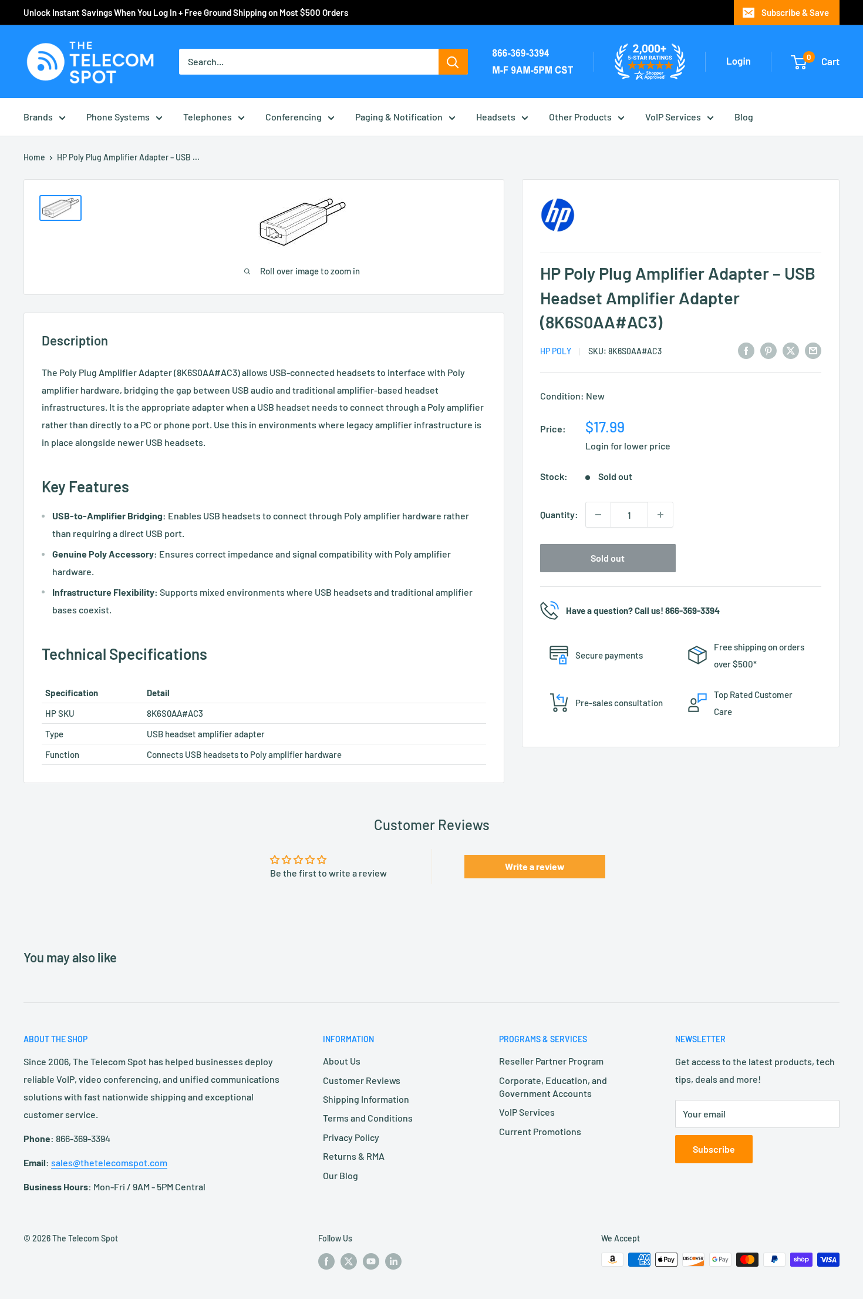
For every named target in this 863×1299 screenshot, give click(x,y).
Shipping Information (366, 1099)
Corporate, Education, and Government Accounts (553, 1087)
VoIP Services (673, 116)
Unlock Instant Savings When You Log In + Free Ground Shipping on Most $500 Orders (185, 12)
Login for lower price (627, 445)
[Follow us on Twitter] (349, 1261)
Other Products (580, 116)
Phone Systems (118, 116)
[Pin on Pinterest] (768, 350)
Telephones (207, 116)
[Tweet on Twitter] (791, 350)
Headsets (495, 116)
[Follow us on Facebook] (326, 1261)
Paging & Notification (399, 116)
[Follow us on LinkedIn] (393, 1261)
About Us (341, 1060)
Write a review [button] (535, 866)
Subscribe (714, 1148)
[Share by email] (813, 350)
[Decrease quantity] (598, 514)
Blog (743, 116)
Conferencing (293, 116)
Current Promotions (540, 1131)
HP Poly (555, 351)
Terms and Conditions (368, 1117)
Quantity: (559, 514)
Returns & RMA (354, 1156)
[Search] (453, 62)
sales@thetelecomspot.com (109, 1162)
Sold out (608, 557)
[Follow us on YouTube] (371, 1261)
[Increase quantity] (660, 514)
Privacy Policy (351, 1137)
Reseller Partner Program (551, 1060)
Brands (38, 116)
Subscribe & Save (795, 12)
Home (34, 157)
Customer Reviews (361, 1080)
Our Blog (340, 1175)
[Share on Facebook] (746, 350)
